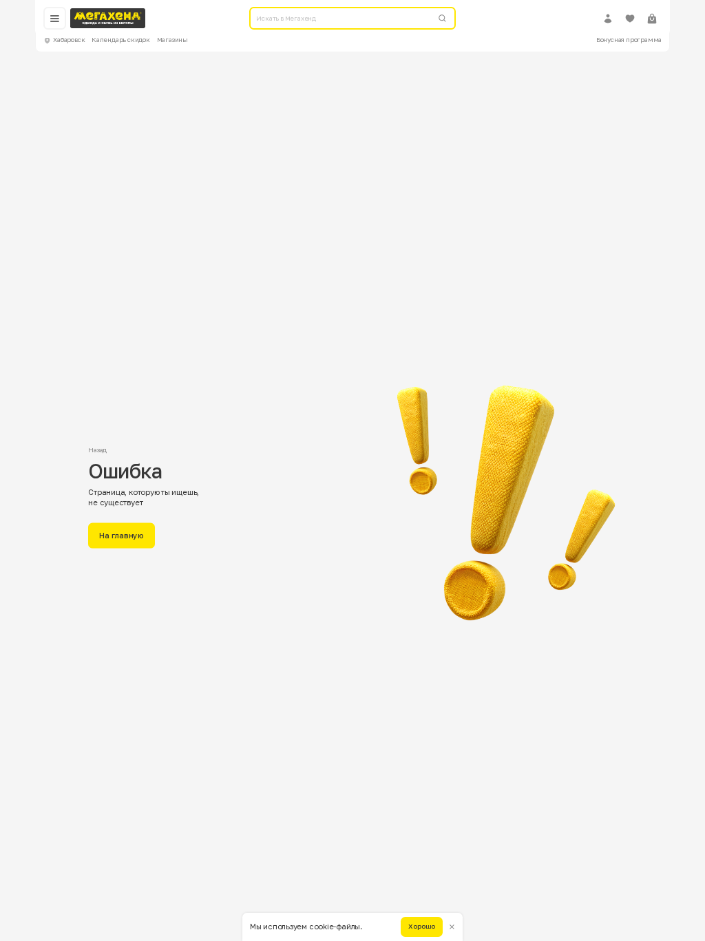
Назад (97, 450)
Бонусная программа (629, 39)
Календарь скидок (121, 39)
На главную (121, 535)
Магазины (172, 39)
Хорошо (421, 926)
